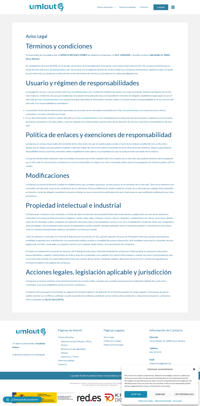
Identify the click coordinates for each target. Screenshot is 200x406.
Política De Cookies (145, 401)
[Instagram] (173, 7)
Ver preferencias (184, 394)
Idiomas (64, 353)
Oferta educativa (105, 7)
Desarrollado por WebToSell (117, 375)
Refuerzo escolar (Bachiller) (73, 349)
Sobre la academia (127, 7)
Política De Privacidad (163, 401)
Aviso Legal (177, 401)
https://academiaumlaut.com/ (57, 69)
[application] (114, 7)
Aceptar (136, 394)
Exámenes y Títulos (70, 356)
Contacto (144, 7)
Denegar (160, 394)
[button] (194, 369)
